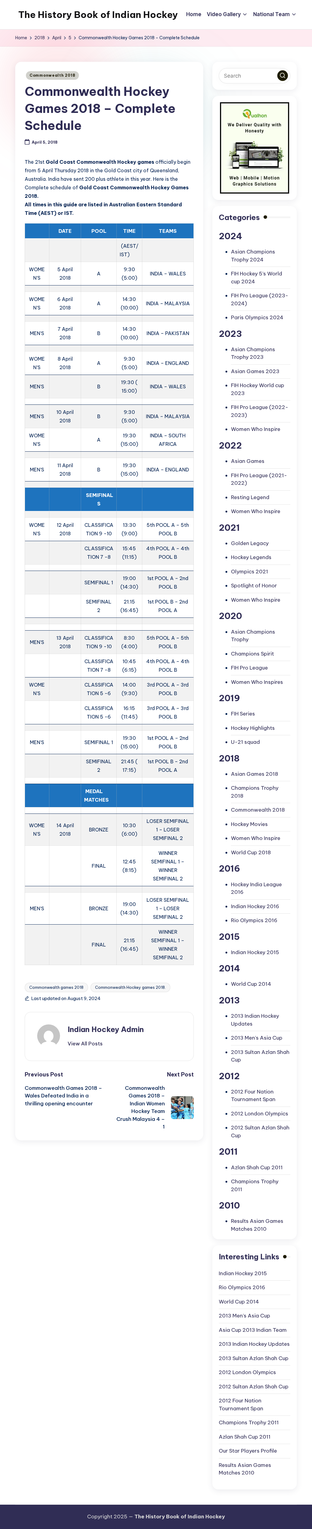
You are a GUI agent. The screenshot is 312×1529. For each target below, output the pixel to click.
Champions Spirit (252, 653)
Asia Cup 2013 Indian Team (253, 1330)
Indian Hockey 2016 (255, 906)
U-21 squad (245, 742)
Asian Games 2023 (255, 371)
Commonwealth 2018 (52, 75)
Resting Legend (250, 497)
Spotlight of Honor (254, 585)
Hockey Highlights (253, 728)
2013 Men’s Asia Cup (244, 1315)
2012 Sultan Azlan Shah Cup (254, 1386)
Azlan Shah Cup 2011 (257, 1167)
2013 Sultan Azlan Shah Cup (254, 1358)
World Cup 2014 (251, 984)
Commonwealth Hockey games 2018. (130, 987)
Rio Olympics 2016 (254, 920)
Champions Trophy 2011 (249, 1422)
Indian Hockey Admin (106, 1029)
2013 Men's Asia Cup (256, 1037)
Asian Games (247, 461)
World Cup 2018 (251, 852)
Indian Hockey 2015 (255, 952)
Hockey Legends (251, 557)
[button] (85, 1044)
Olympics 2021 (249, 571)
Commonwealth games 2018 (56, 987)
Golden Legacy (250, 543)
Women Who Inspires (257, 682)
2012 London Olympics (259, 1113)
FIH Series (243, 713)
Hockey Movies (249, 824)
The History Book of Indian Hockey (98, 14)
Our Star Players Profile (248, 1450)
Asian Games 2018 (254, 774)
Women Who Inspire (255, 429)
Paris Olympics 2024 (257, 317)
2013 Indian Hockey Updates (254, 1344)
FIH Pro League (249, 667)
